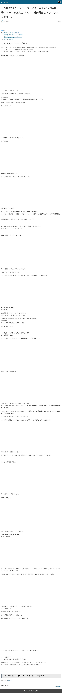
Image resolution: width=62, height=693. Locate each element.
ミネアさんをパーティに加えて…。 (12, 32)
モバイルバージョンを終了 (31, 691)
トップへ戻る (58, 686)
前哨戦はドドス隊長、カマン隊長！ (13, 35)
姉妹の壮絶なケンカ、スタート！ (13, 37)
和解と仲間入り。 (8, 39)
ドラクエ (9, 680)
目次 (4, 30)
